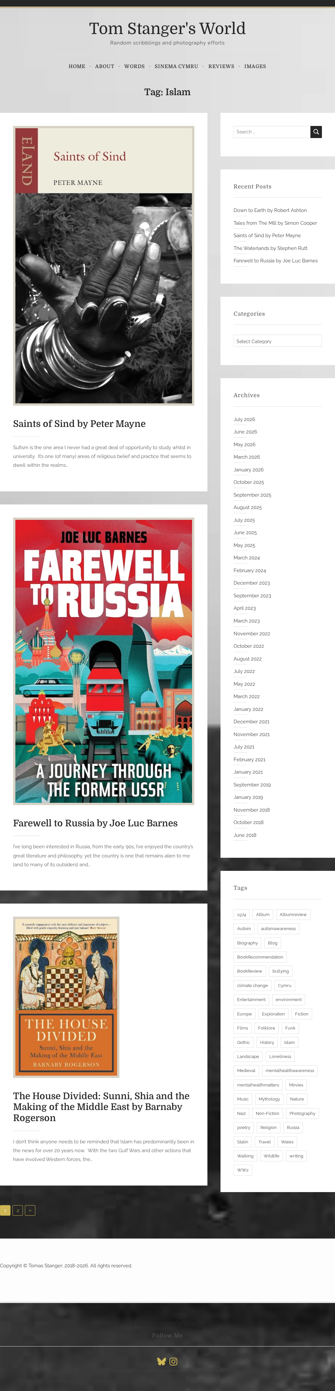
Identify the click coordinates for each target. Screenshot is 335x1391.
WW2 (243, 1170)
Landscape (248, 1056)
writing (296, 1155)
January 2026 (249, 470)
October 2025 (249, 482)
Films (242, 1028)
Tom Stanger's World (167, 29)
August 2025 (248, 507)
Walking (245, 1155)
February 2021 (249, 760)
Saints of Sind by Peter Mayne (79, 424)
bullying (281, 971)
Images (255, 66)
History (267, 1042)
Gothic (243, 1042)
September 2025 (252, 495)
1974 (241, 914)
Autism (244, 928)
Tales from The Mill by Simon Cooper (275, 223)
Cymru (284, 985)
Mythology (269, 1099)
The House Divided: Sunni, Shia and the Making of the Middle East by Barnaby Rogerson (101, 1107)
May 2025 (244, 545)
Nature (297, 1099)
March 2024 (247, 558)
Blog (272, 943)
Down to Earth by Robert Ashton (270, 210)
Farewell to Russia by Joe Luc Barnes (95, 823)
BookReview (249, 971)
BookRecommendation (260, 957)
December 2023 (252, 583)
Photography (302, 1113)
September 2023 (252, 596)
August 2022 (248, 659)
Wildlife (271, 1155)
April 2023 (245, 608)
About (105, 66)
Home (77, 66)
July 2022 (244, 671)
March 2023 (247, 621)
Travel (264, 1141)
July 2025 (244, 520)
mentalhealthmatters (258, 1085)
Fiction (302, 1014)
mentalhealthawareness (290, 1070)
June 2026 (245, 432)
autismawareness (278, 928)
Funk (290, 1028)
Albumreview (293, 914)
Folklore (266, 1028)
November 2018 (252, 810)
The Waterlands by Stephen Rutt (271, 248)
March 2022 (247, 696)
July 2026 (244, 419)
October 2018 (249, 822)
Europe (244, 1014)
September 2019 (252, 785)
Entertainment (251, 999)
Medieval (246, 1070)
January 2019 (248, 797)
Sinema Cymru (177, 66)
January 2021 (248, 772)
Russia (293, 1127)
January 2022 (248, 709)
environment (289, 999)
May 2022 (244, 684)
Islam (289, 1042)
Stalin (242, 1141)
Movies (296, 1085)
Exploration (273, 1014)
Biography (247, 943)
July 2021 (244, 747)
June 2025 (245, 533)
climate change (252, 985)
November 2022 (252, 634)
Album (263, 914)
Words (134, 66)
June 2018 (245, 835)
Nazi (241, 1113)
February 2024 (250, 570)
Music (243, 1099)
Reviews (221, 66)
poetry (243, 1127)
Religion (268, 1127)
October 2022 (249, 646)
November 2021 (252, 734)
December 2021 (251, 722)
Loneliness (280, 1056)
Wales (287, 1141)
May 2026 (245, 445)
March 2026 (247, 457)
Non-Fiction (267, 1113)
